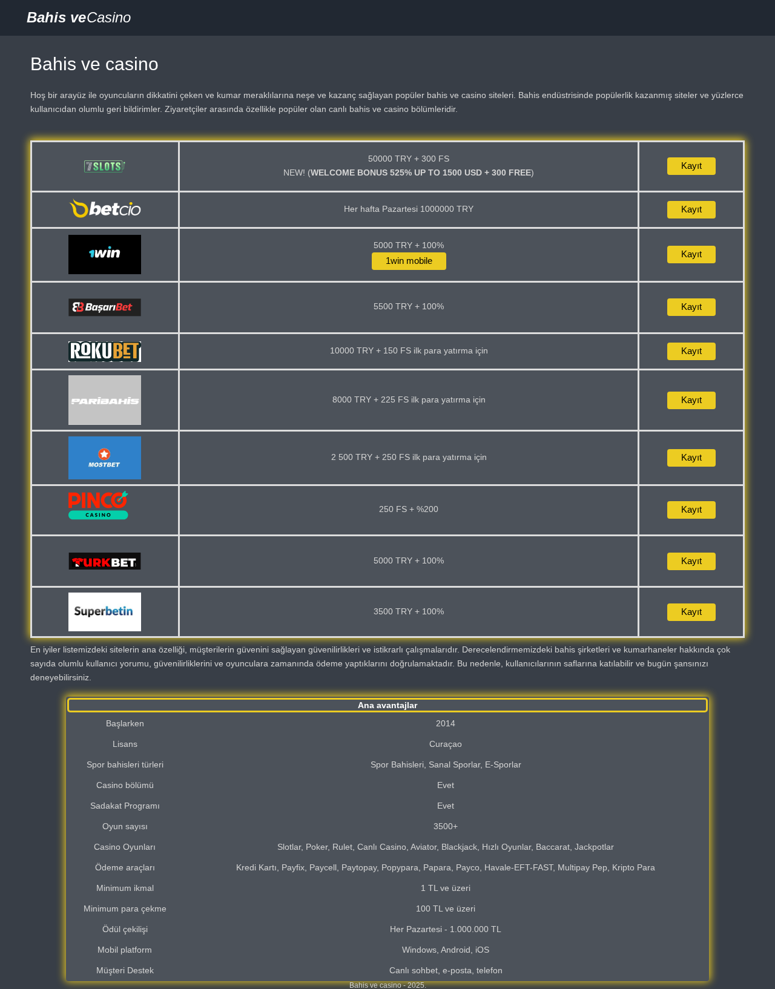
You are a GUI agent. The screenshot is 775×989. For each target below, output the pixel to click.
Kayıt (691, 165)
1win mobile (409, 260)
